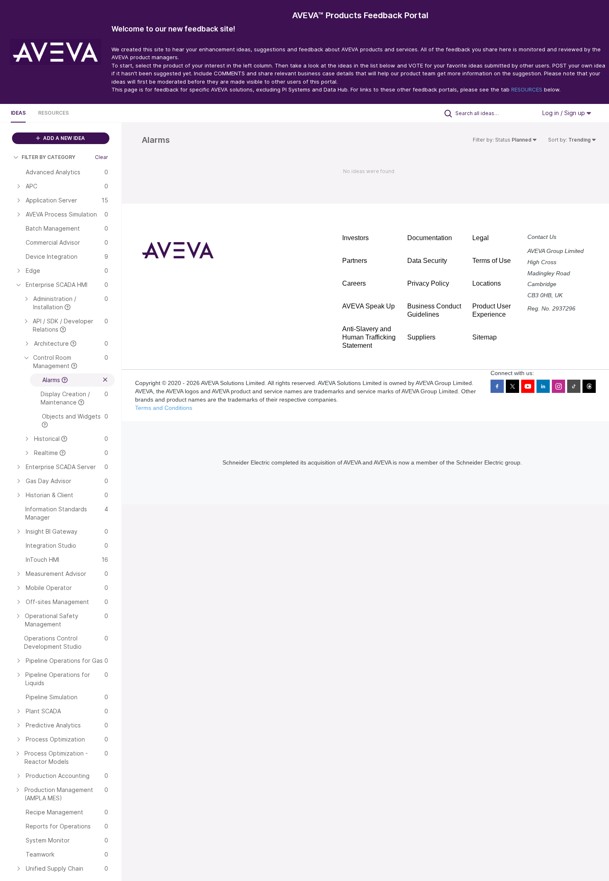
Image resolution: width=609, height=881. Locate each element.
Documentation (429, 237)
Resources (53, 113)
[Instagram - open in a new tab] (558, 386)
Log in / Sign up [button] (564, 112)
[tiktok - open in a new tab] (573, 386)
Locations (486, 283)
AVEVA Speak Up (368, 306)
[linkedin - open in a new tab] (543, 386)
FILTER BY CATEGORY (48, 157)
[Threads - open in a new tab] (589, 386)
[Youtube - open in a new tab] (527, 386)
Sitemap (484, 337)
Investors (355, 237)
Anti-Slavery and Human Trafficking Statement (369, 337)
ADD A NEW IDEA (63, 138)
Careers (354, 283)
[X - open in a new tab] (512, 386)
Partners (354, 260)
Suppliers (421, 337)
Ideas (18, 113)
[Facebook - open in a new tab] (497, 386)
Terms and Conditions (163, 407)
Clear (101, 157)
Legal (480, 237)
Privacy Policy (428, 283)
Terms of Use (491, 260)
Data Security (427, 260)
